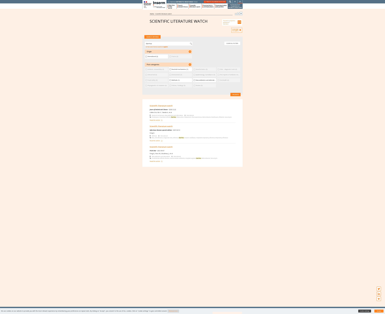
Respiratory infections (221, 138)
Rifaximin (221, 117)
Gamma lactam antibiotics (177, 158)
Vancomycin (228, 117)
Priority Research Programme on (235, 6)
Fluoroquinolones (197, 117)
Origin (149, 51)
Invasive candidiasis (190, 138)
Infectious (178, 138)
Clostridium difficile (164, 117)
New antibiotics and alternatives (174, 115)
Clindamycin (155, 117)
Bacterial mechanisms (158, 115)
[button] (168, 52)
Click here (225, 24)
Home (152, 14)
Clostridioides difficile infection (160, 158)
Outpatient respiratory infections (205, 138)
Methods (154, 136)
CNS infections (159, 138)
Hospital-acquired (193, 158)
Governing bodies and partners (221, 6)
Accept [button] (379, 311)
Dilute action (180, 117)
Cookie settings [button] (364, 311)
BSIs (153, 138)
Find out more (173, 311)
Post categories (153, 64)
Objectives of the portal (171, 6)
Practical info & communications (208, 6)
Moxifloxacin (214, 117)
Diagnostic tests (167, 138)
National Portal (183, 2)
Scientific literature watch (195, 6)
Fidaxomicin (187, 117)
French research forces (183, 6)
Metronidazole (206, 117)
